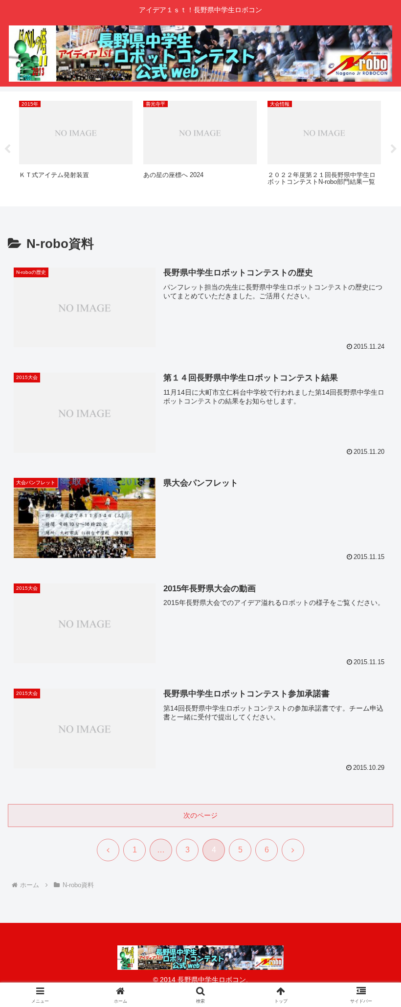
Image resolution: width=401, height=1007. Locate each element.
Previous (7, 149)
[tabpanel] (76, 147)
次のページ (200, 815)
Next (394, 149)
